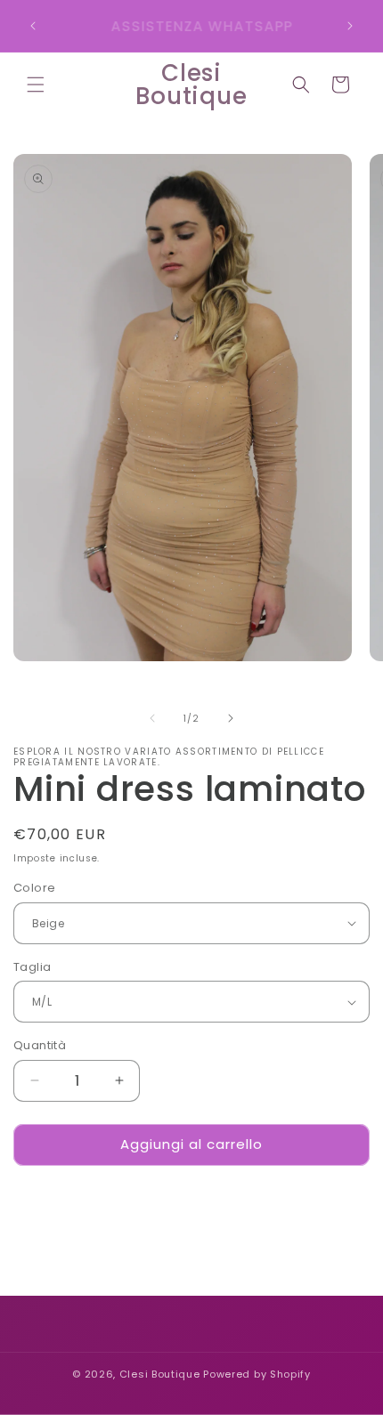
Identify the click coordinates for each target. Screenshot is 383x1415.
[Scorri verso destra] (230, 718)
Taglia (32, 966)
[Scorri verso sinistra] (152, 718)
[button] (35, 84)
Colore (34, 887)
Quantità (39, 1045)
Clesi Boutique (159, 1374)
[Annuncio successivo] (350, 25)
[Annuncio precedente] (33, 25)
